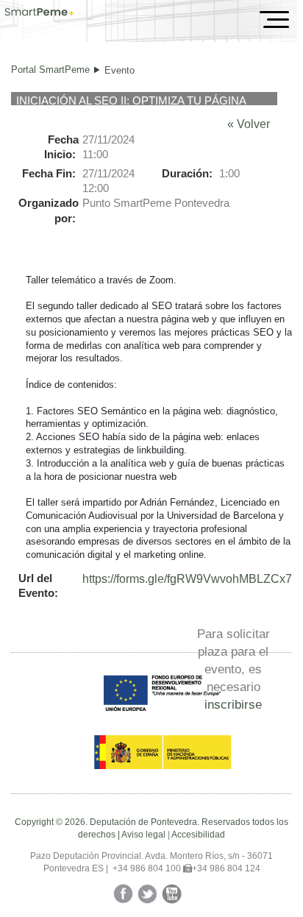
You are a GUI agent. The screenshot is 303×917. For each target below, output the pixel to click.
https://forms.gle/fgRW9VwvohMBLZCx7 (187, 579)
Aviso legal (143, 834)
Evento (119, 70)
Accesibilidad (198, 834)
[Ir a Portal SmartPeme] (39, 13)
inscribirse (233, 704)
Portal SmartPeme (50, 69)
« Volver (248, 124)
